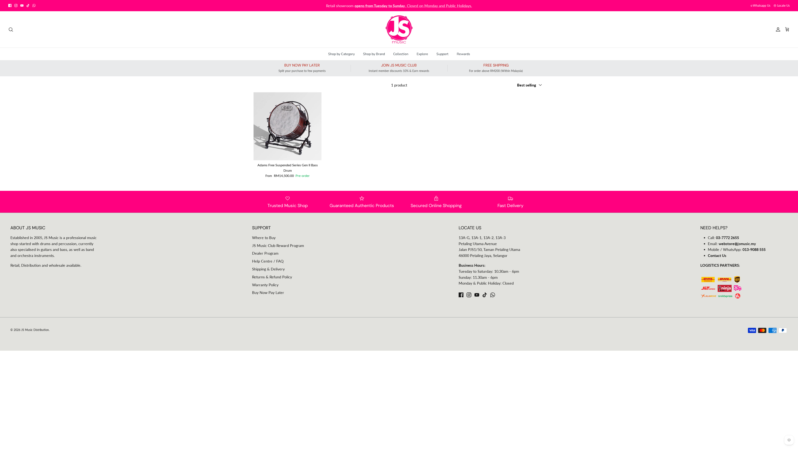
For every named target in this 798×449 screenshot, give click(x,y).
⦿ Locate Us (781, 5)
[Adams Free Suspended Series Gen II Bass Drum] (288, 126)
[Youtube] (21, 5)
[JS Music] (399, 29)
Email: (732, 243)
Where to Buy (264, 237)
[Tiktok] (28, 5)
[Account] (777, 29)
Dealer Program (265, 253)
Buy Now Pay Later (268, 292)
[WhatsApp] (34, 5)
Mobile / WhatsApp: (737, 249)
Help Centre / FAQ (267, 261)
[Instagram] (15, 5)
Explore (422, 54)
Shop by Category (341, 54)
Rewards (463, 54)
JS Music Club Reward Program (278, 245)
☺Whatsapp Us (760, 5)
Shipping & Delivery (268, 269)
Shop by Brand (374, 54)
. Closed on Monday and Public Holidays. (413, 5)
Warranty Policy (265, 284)
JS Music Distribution (35, 330)
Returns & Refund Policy (272, 277)
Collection (400, 54)
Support (442, 54)
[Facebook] (9, 5)
